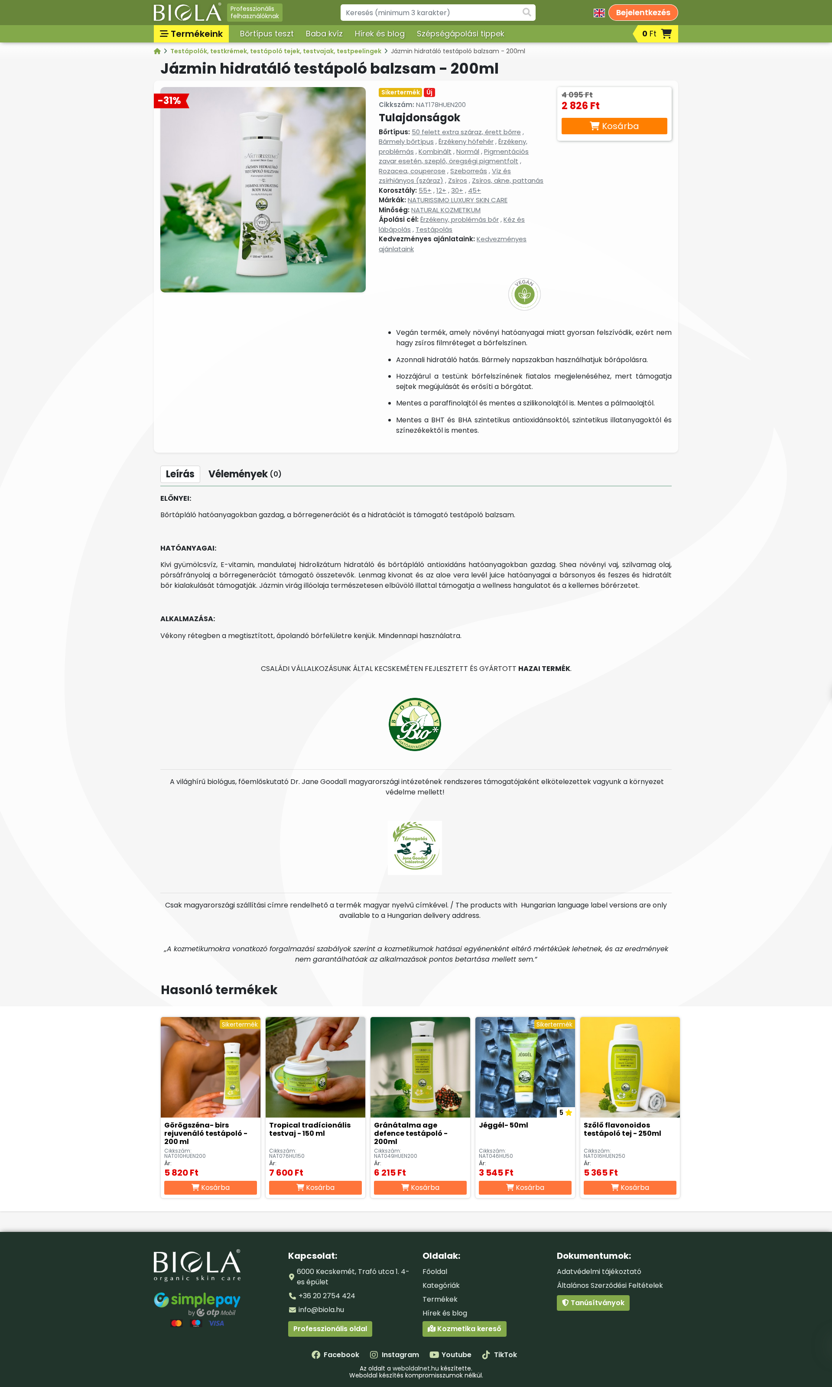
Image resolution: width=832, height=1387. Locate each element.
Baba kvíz (324, 33)
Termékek (440, 1299)
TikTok (505, 1355)
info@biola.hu (321, 1310)
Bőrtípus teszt (267, 33)
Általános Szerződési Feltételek (610, 1285)
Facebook (341, 1355)
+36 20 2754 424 (327, 1296)
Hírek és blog (380, 33)
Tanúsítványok (596, 1303)
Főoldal (434, 1272)
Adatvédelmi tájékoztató (599, 1272)
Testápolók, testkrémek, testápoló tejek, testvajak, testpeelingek (276, 51)
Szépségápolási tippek (460, 33)
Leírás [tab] (180, 474)
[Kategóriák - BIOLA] (158, 51)
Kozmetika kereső (468, 1329)
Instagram (400, 1355)
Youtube (456, 1355)
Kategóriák (441, 1285)
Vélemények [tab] (245, 474)
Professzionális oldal (330, 1329)
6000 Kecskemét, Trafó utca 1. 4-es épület (353, 1277)
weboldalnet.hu (416, 1368)
